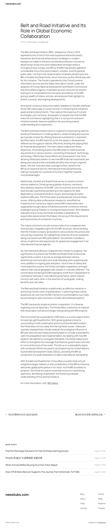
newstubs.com (13, 3)
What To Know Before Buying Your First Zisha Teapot (31, 465)
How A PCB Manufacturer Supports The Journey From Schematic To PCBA (42, 472)
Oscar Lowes (32, 42)
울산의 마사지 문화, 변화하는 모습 (89, 414)
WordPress (102, 522)
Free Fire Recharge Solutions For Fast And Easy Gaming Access (37, 451)
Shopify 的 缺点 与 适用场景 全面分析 (23, 458)
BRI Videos (52, 383)
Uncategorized (43, 42)
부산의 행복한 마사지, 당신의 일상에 (23, 414)
